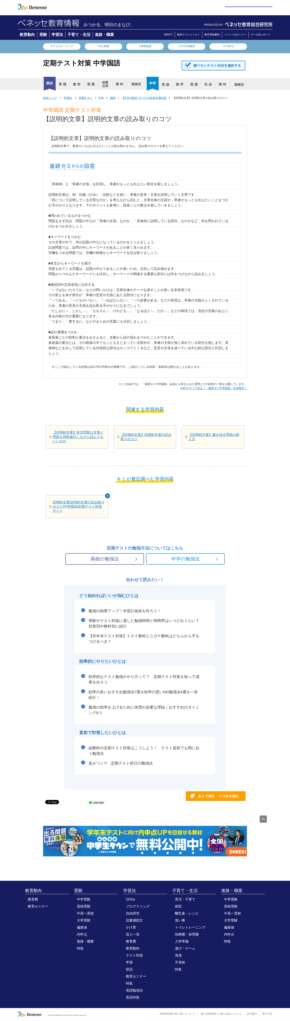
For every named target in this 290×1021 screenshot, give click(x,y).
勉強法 (135, 85)
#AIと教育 (103, 46)
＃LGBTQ (228, 46)
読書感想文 (134, 920)
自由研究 (132, 913)
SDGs (130, 899)
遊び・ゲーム (185, 948)
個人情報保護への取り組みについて (221, 1013)
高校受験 (83, 906)
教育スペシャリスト (188, 34)
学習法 (57, 34)
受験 (43, 34)
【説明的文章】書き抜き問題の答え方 (214, 437)
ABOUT (168, 34)
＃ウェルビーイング (61, 46)
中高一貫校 (85, 913)
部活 (129, 969)
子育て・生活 (79, 34)
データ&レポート (260, 34)
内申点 (82, 934)
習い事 (180, 920)
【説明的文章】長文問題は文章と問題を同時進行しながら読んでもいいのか (78, 437)
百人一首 (132, 934)
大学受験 (83, 920)
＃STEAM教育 (186, 46)
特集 (80, 948)
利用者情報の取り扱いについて (177, 1013)
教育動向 (27, 34)
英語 (64, 85)
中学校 (152, 84)
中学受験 (83, 899)
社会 (209, 85)
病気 (178, 906)
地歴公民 (107, 85)
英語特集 (132, 997)
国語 (92, 85)
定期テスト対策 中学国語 (81, 63)
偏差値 (82, 927)
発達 (178, 955)
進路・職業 (104, 34)
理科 (121, 85)
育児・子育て (185, 899)
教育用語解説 (212, 34)
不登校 (180, 962)
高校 (49, 84)
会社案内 (252, 1013)
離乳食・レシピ (187, 913)
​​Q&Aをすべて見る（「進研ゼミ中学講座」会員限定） (213, 388)
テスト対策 (134, 955)
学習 (129, 962)
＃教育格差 (145, 46)
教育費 (33, 899)
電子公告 (267, 1013)
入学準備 (182, 941)
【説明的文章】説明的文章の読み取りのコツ (146, 437)
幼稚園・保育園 (187, 934)
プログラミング (138, 906)
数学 (78, 85)
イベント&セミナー (235, 34)
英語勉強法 (134, 990)
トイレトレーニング (190, 927)
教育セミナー (38, 906)
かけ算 (131, 927)
